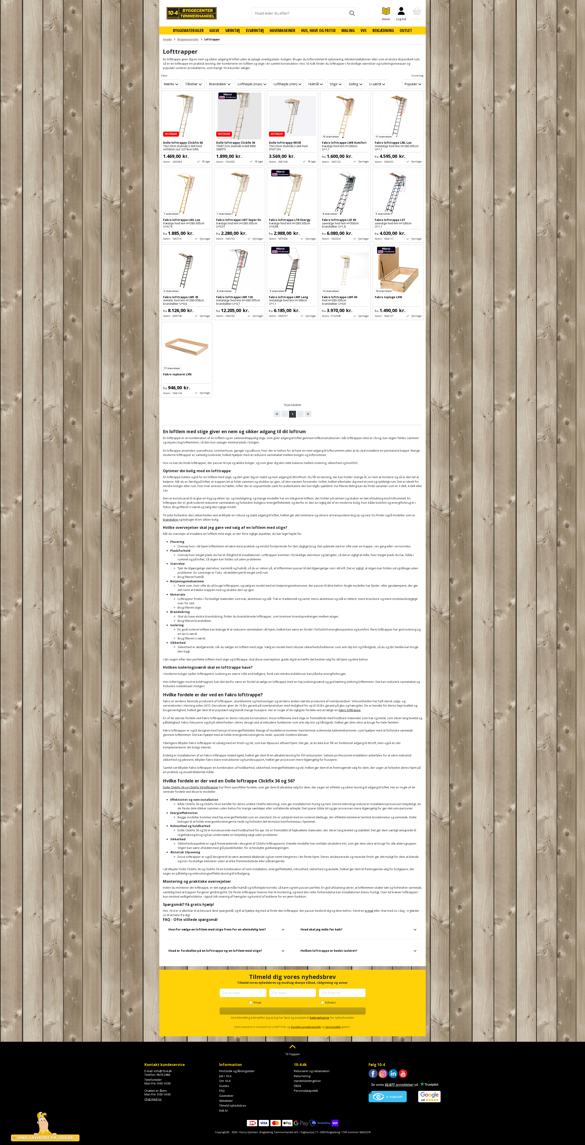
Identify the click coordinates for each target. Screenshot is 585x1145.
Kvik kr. (224, 1110)
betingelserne (319, 1017)
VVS (364, 30)
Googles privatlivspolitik (306, 1026)
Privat (257, 1002)
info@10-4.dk (163, 1071)
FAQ (222, 1091)
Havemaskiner (282, 30)
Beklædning (383, 30)
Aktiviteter (226, 1101)
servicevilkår (333, 1026)
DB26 (297, 1086)
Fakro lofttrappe (350, 710)
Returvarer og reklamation (312, 1071)
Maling (348, 30)
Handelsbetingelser (307, 1081)
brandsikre (171, 519)
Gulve (214, 30)
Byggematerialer (188, 30)
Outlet (406, 30)
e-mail (369, 911)
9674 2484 (163, 1075)
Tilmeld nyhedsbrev (232, 1105)
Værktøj (232, 30)
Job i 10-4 (225, 1076)
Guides (224, 1086)
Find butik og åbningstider (237, 1071)
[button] (226, 931)
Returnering (302, 1076)
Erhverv (330, 1002)
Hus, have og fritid (318, 30)
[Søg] (352, 13)
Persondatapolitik (306, 1091)
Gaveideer (226, 1096)
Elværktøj (255, 30)
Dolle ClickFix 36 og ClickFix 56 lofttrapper (190, 787)
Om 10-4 (224, 1081)
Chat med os (153, 1099)
